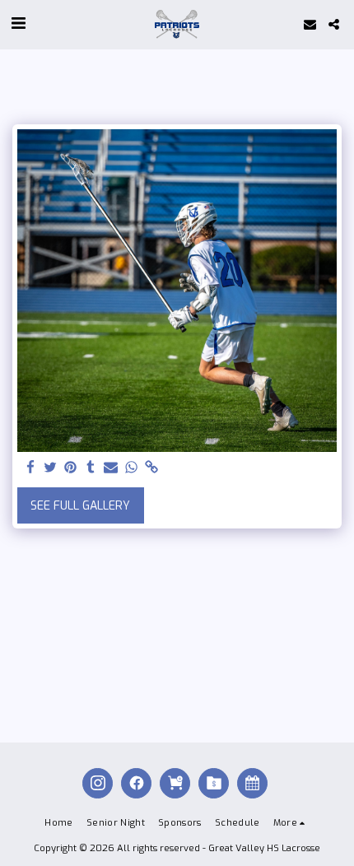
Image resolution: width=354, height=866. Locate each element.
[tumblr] (91, 468)
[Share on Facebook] (30, 468)
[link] (151, 468)
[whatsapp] (131, 468)
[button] (18, 23)
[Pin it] (70, 468)
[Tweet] (51, 468)
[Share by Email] (111, 468)
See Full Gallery (80, 506)
